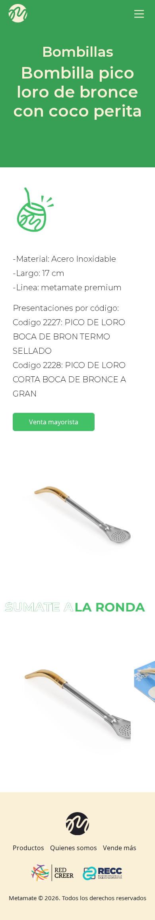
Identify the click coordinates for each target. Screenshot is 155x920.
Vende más (119, 847)
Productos (28, 847)
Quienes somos (73, 847)
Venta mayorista (53, 422)
